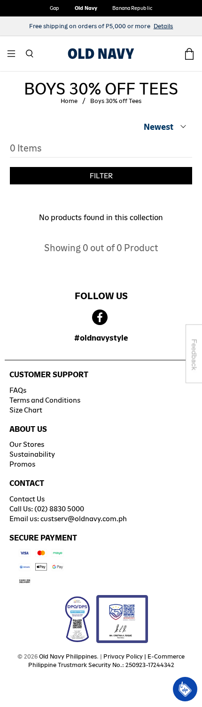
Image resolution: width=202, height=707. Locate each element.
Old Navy (86, 8)
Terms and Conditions (44, 400)
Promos (22, 464)
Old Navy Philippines (68, 656)
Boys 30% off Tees (115, 101)
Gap (54, 8)
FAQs (17, 390)
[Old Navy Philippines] (101, 53)
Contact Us (27, 499)
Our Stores (26, 444)
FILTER (101, 176)
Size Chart (25, 410)
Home (69, 101)
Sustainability (32, 454)
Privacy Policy (123, 656)
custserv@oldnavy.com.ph (83, 519)
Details (163, 26)
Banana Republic (132, 8)
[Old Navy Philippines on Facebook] (99, 318)
